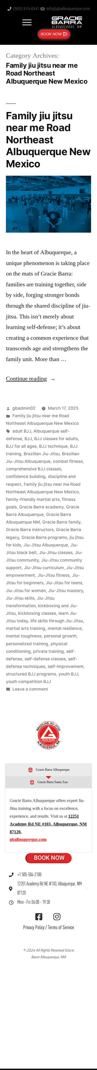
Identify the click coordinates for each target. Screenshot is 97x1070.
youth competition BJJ (28, 681)
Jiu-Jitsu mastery (65, 590)
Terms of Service (61, 927)
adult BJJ (21, 431)
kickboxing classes (37, 613)
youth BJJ (68, 674)
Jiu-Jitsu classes (55, 552)
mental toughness (23, 635)
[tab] (48, 770)
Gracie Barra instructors (30, 529)
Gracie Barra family (61, 522)
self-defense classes (45, 658)
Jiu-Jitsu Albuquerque (45, 545)
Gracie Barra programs (44, 537)
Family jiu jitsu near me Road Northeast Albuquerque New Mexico (48, 140)
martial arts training (25, 628)
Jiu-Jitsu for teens (64, 582)
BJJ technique (53, 446)
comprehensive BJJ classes (33, 468)
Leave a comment (30, 689)
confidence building (26, 476)
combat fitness (68, 461)
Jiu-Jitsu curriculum (44, 567)
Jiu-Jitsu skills (20, 598)
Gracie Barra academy (41, 506)
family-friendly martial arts (33, 499)
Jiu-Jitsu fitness (53, 575)
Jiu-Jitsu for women (26, 590)
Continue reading (31, 378)
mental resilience (65, 628)
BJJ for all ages (21, 446)
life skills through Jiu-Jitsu (56, 620)
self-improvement (66, 666)
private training (48, 651)
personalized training (27, 643)
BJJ (28, 438)
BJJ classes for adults (56, 438)
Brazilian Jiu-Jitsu (42, 453)
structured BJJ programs (31, 674)
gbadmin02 (24, 408)
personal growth (60, 635)
